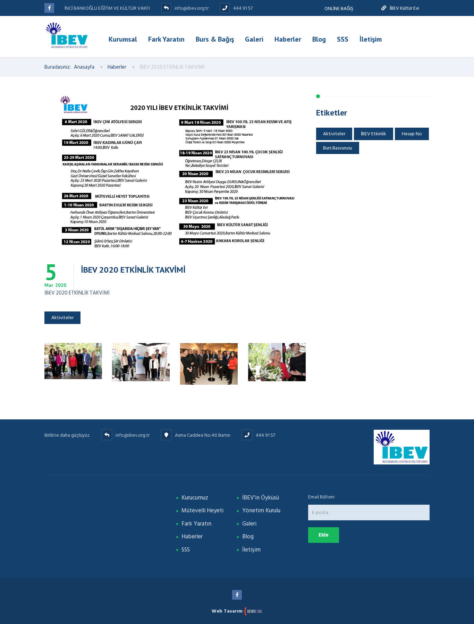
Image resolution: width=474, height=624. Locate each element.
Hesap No (412, 134)
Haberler (287, 39)
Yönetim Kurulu (261, 510)
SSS (342, 39)
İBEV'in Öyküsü (260, 498)
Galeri (254, 39)
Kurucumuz (194, 498)
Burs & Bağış (215, 39)
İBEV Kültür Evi (404, 8)
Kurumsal (123, 39)
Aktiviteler (62, 318)
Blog (319, 39)
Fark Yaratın (166, 39)
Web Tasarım (228, 611)
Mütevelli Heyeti (202, 510)
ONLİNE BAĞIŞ (338, 8)
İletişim (370, 39)
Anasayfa (84, 67)
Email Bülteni (321, 497)
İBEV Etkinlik (373, 134)
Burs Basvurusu (337, 148)
